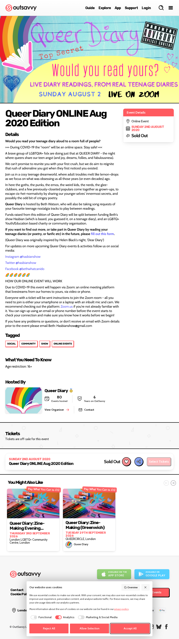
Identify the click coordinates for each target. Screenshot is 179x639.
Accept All (130, 628)
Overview (132, 587)
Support (131, 8)
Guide (90, 8)
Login (146, 8)
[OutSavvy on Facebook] (166, 627)
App (118, 8)
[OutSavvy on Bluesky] (159, 627)
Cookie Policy (20, 594)
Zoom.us (67, 306)
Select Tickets (159, 462)
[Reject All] (145, 587)
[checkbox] (40, 617)
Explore (105, 8)
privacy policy (121, 609)
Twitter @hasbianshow (20, 263)
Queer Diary (56, 390)
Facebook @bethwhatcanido (24, 269)
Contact (16, 590)
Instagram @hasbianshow (23, 257)
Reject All (49, 628)
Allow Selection (89, 628)
